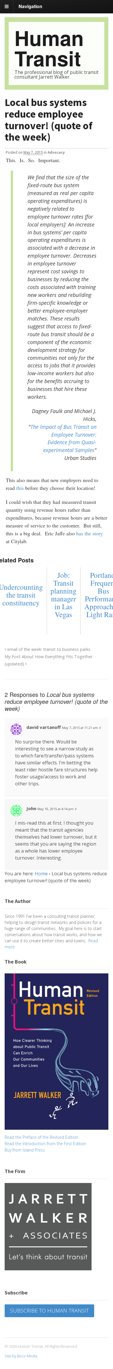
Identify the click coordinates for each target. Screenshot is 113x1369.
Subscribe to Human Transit (49, 1310)
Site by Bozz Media (21, 1356)
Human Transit (49, 48)
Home (41, 873)
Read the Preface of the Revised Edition (41, 1137)
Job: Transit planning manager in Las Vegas (63, 594)
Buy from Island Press (25, 1150)
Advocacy (56, 152)
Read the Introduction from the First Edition (45, 1143)
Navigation (30, 6)
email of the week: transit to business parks (48, 649)
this (20, 487)
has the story (89, 533)
